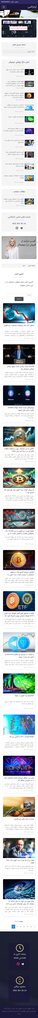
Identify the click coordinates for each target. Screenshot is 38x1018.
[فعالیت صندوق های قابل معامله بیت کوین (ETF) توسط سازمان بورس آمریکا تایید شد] (19, 601)
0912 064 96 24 (19, 223)
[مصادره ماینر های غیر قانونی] (19, 806)
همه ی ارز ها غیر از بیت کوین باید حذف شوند (14, 141)
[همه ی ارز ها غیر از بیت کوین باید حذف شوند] (19, 848)
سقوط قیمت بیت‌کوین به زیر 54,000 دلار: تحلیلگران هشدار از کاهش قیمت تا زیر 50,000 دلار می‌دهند (15, 83)
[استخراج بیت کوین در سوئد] (19, 683)
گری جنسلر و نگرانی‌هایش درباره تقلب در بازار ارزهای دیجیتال (15, 153)
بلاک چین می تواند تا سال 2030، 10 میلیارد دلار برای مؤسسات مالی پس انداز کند (20, 904)
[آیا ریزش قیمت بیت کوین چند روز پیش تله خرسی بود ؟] (19, 477)
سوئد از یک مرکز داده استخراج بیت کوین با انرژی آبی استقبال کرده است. (19, 703)
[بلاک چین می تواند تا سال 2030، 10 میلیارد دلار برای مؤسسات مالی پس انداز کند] (19, 889)
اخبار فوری (30, 51)
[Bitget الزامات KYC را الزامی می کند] (19, 724)
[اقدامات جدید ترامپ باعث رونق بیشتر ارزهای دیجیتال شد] (19, 354)
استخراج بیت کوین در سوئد (16, 117)
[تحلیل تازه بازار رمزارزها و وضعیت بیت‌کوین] (19, 313)
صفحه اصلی (31, 266)
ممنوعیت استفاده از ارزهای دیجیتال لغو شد (14, 177)
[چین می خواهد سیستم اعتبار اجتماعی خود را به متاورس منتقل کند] (19, 765)
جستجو (19, 299)
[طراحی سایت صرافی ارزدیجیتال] (19, 247)
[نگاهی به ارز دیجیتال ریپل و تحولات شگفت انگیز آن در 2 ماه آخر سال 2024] (19, 436)
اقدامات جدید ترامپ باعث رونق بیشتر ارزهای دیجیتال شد (15, 71)
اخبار (24, 266)
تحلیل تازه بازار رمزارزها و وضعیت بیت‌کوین (19, 325)
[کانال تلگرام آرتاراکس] (21, 229)
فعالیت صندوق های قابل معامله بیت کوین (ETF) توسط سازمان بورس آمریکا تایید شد (19, 614)
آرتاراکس (32, 7)
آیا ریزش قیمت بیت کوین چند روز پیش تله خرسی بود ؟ (19, 491)
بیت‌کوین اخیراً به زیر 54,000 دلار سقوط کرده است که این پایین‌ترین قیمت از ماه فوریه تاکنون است (19, 538)
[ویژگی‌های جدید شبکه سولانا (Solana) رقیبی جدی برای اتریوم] (19, 395)
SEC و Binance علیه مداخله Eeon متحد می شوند (14, 165)
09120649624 (5, 2)
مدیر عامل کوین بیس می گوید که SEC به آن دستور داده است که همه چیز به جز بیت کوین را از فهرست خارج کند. (19, 868)
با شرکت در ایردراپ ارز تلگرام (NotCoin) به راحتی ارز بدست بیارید (14, 106)
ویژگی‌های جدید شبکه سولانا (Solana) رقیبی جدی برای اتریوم (21, 409)
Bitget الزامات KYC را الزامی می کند (21, 736)
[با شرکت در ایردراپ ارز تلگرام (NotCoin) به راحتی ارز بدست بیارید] (19, 642)
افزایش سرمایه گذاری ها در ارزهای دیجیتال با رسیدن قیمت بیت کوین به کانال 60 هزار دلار (14, 95)
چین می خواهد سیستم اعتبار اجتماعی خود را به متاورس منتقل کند (13, 130)
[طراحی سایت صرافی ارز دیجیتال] (19, 28)
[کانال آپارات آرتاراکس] (17, 228)
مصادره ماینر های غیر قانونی (24, 819)
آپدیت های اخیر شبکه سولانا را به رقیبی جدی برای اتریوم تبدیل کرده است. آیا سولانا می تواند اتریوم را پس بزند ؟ (19, 416)
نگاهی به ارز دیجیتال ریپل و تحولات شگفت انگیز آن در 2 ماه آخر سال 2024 (14, 201)
